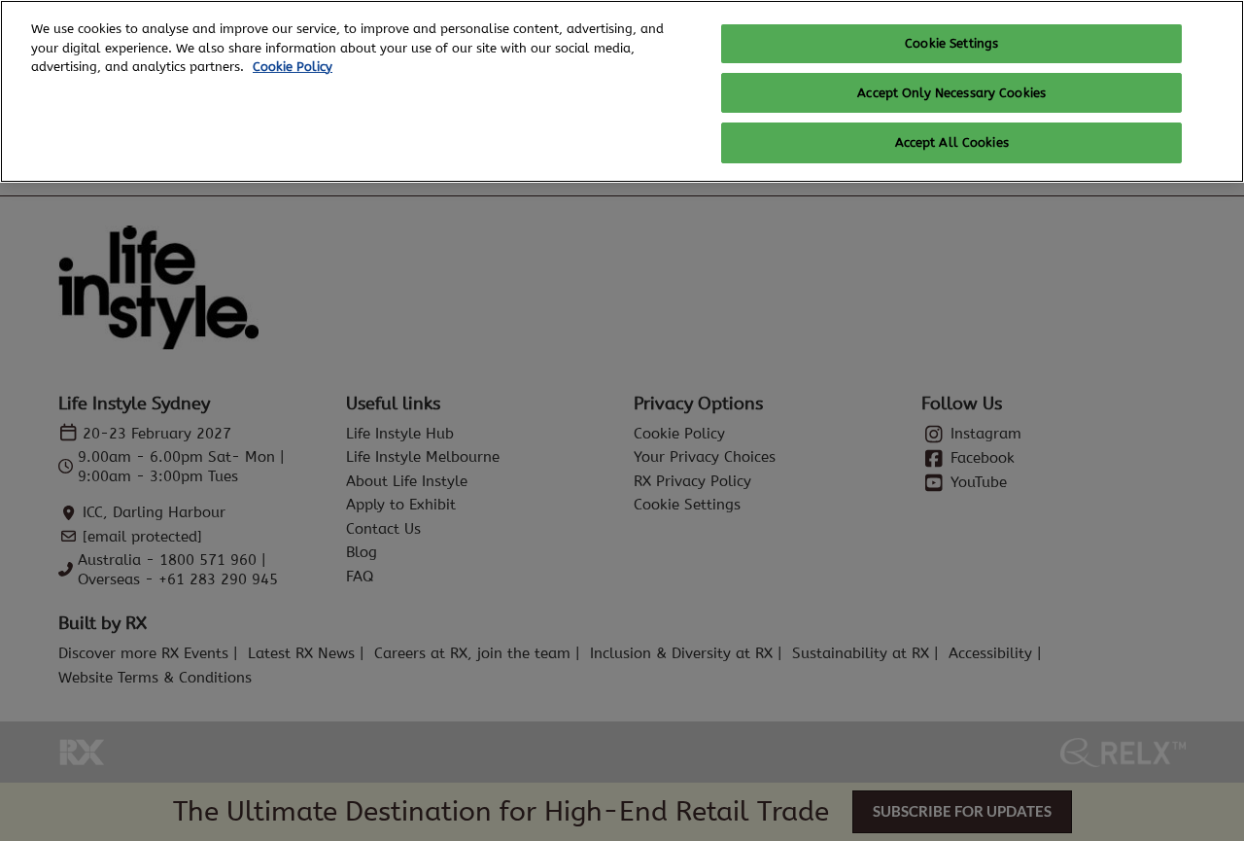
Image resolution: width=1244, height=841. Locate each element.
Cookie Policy (292, 66)
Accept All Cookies (952, 142)
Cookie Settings (951, 43)
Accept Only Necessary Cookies (951, 93)
